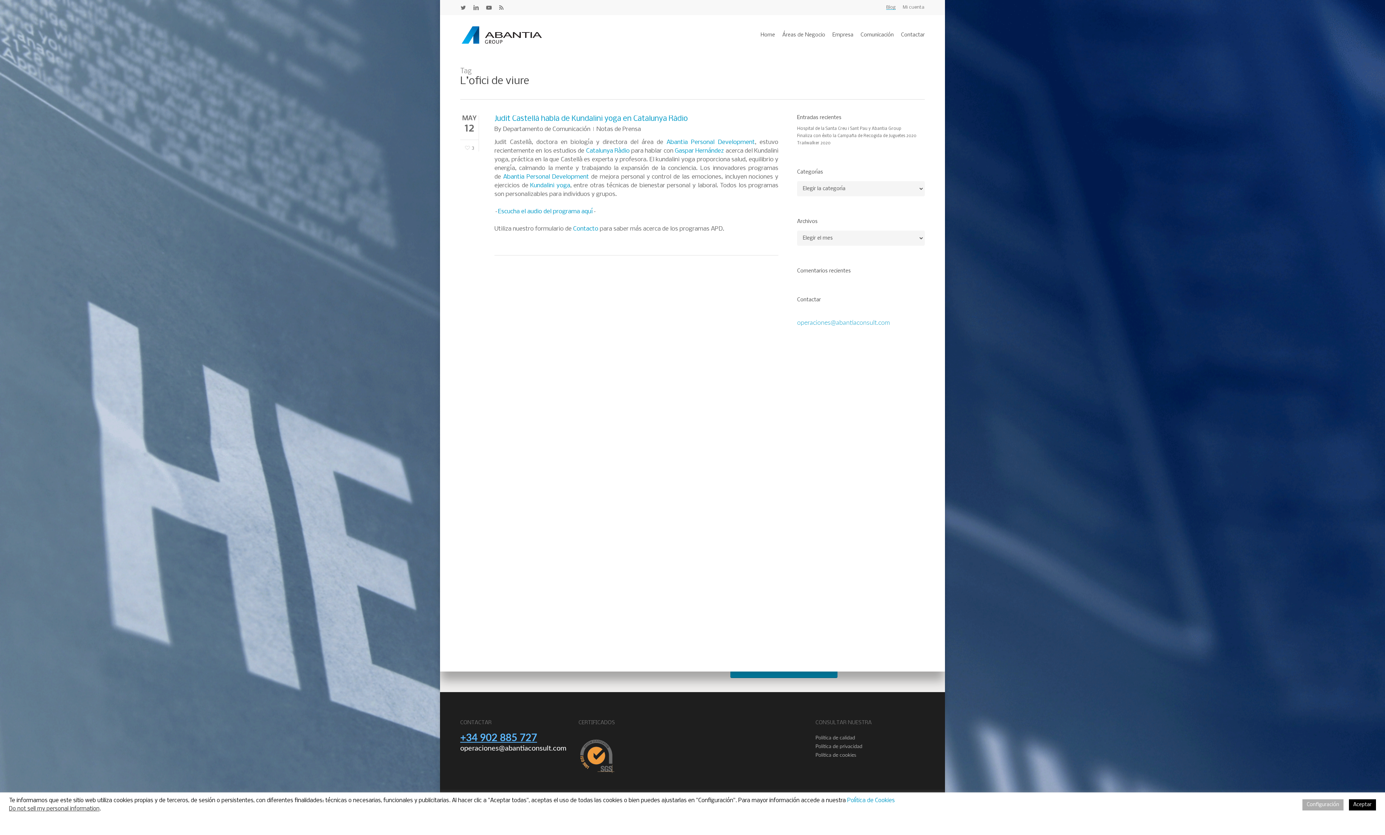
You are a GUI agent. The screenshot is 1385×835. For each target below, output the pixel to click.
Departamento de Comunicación (546, 129)
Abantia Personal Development (711, 142)
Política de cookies (835, 755)
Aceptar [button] (1362, 805)
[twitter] (463, 7)
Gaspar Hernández (699, 151)
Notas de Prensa (619, 129)
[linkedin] (476, 7)
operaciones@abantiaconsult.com (843, 323)
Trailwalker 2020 (814, 143)
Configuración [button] (1323, 805)
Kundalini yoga (550, 185)
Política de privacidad (838, 746)
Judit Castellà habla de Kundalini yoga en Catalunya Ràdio (591, 119)
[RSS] (501, 7)
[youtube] (489, 7)
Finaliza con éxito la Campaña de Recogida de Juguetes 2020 (856, 136)
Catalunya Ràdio (608, 151)
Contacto (585, 229)
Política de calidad (835, 737)
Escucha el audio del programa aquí (545, 211)
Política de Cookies (871, 801)
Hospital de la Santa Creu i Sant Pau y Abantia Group (849, 129)
